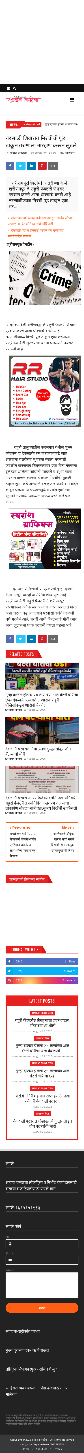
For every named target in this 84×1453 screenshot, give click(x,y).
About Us (41, 1449)
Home (26, 1449)
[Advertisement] (42, 42)
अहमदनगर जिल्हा (43, 1038)
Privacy (57, 1449)
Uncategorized (42, 1013)
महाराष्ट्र (70, 153)
